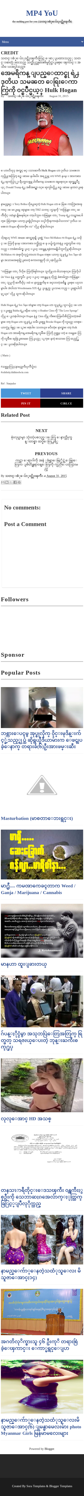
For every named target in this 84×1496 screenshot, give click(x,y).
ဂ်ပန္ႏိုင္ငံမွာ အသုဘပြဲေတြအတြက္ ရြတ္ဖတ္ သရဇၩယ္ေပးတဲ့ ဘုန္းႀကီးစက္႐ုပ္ (41, 1040)
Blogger (49, 1449)
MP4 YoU (42, 13)
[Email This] (3, 482)
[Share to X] (11, 482)
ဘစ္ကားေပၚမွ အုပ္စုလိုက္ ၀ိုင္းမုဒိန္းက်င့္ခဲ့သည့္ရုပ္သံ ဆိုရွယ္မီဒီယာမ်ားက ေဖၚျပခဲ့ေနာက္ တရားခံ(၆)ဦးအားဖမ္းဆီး (41, 740)
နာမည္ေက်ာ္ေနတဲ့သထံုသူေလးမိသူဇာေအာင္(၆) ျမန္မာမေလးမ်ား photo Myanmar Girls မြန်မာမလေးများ (41, 1426)
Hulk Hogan (49, 170)
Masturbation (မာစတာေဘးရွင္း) (37, 818)
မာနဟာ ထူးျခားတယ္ (24, 964)
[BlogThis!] (7, 482)
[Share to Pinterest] (19, 482)
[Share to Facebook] (15, 482)
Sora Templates (35, 1486)
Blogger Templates (60, 1486)
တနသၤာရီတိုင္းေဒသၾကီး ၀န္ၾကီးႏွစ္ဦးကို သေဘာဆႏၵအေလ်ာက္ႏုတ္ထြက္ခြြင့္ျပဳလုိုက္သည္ (42, 1196)
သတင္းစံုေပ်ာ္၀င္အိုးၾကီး (26, 96)
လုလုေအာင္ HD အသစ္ (26, 1118)
